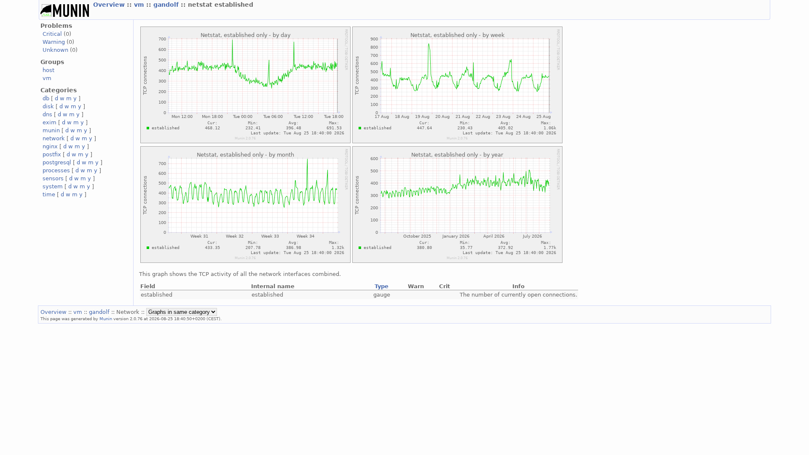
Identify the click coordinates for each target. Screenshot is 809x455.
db (46, 98)
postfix (52, 154)
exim (49, 122)
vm (140, 4)
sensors (53, 178)
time (49, 194)
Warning (54, 42)
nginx (50, 146)
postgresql (57, 162)
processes (56, 170)
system (53, 186)
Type (381, 286)
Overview (110, 4)
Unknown (55, 50)
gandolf (167, 4)
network (54, 138)
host (48, 70)
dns (47, 114)
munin (51, 130)
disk (48, 106)
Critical (52, 34)
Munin (105, 318)
